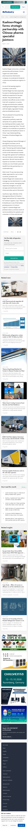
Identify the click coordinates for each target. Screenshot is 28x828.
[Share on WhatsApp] (20, 232)
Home (2, 17)
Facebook (5, 809)
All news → (24, 487)
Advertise (5, 774)
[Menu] (24, 12)
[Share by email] (18, 232)
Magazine (5, 760)
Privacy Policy (14, 267)
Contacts (5, 793)
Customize (13, 825)
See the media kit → (7, 736)
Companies (5, 757)
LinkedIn (5, 806)
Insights (5, 751)
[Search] (3, 7)
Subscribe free (15, 7)
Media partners (6, 777)
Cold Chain (5, 232)
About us (5, 787)
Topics (4, 763)
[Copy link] (15, 232)
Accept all (21, 825)
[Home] (8, 12)
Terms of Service (7, 796)
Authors (5, 767)
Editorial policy (6, 790)
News (7, 17)
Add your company (7, 780)
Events (4, 754)
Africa (12, 232)
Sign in (23, 7)
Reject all (5, 825)
